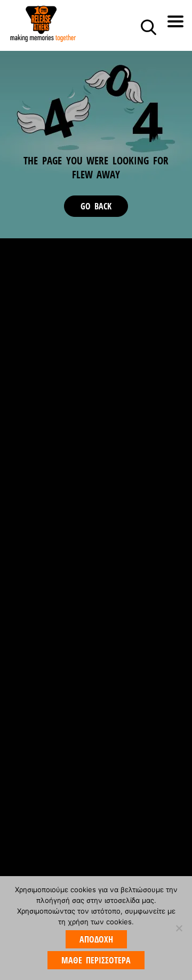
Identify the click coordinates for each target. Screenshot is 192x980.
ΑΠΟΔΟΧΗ (96, 939)
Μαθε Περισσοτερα (96, 960)
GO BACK (96, 206)
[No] (178, 928)
